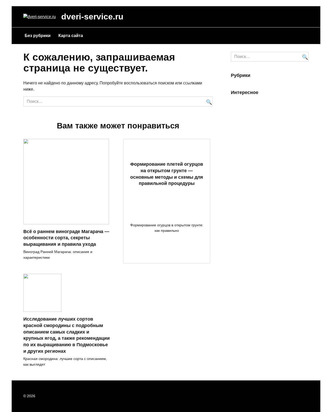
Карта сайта (70, 35)
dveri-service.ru (92, 16)
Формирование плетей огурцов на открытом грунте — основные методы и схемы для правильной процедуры (166, 174)
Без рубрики (38, 35)
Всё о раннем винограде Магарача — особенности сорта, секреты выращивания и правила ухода (66, 238)
